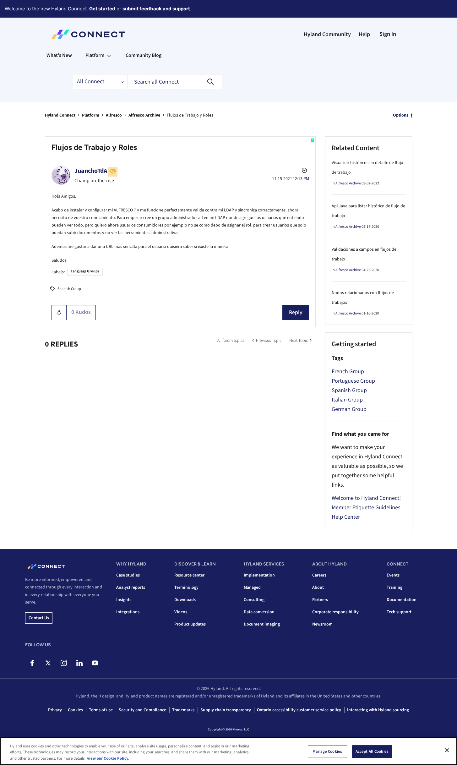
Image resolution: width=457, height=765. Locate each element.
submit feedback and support (156, 9)
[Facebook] (32, 662)
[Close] (447, 750)
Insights (123, 600)
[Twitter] (48, 662)
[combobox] (175, 81)
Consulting (254, 600)
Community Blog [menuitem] (143, 55)
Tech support (399, 612)
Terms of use (101, 710)
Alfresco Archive (144, 115)
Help (364, 34)
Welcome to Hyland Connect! (366, 498)
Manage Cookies (327, 751)
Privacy (55, 710)
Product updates (190, 624)
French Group (348, 371)
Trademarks (183, 710)
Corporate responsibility (335, 612)
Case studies (128, 575)
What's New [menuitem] (59, 55)
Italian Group (347, 400)
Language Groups (85, 271)
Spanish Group (69, 289)
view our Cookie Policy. (108, 758)
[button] (59, 312)
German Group (349, 409)
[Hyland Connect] (88, 34)
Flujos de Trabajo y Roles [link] (190, 115)
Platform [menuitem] (94, 55)
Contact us (39, 618)
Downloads (185, 600)
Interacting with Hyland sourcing (378, 710)
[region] (228, 751)
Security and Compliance (142, 710)
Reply (295, 312)
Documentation (401, 600)
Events (393, 575)
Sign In (387, 34)
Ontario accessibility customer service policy (299, 710)
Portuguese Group (353, 381)
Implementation (259, 575)
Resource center (189, 575)
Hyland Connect (60, 115)
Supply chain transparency (225, 710)
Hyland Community (327, 34)
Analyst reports (130, 587)
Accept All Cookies (372, 751)
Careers (319, 575)
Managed (252, 587)
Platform (90, 115)
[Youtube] (95, 662)
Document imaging (262, 624)
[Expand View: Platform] (109, 55)
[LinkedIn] (79, 662)
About (318, 587)
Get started (102, 9)
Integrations (127, 612)
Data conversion (259, 612)
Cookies (75, 710)
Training (394, 587)
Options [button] (400, 115)
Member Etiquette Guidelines (366, 507)
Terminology (186, 587)
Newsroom (322, 624)
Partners (320, 600)
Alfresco (114, 115)
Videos (180, 612)
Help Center (346, 517)
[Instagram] (64, 662)
